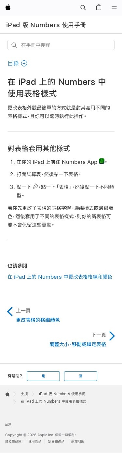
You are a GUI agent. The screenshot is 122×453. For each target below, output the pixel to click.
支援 (24, 394)
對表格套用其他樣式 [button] (38, 148)
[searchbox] (60, 45)
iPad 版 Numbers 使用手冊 (46, 25)
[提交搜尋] (14, 45)
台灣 (8, 424)
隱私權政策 (13, 441)
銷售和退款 (56, 441)
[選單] (114, 8)
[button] (83, 8)
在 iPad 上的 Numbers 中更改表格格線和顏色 (59, 276)
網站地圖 (77, 441)
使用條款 (34, 441)
